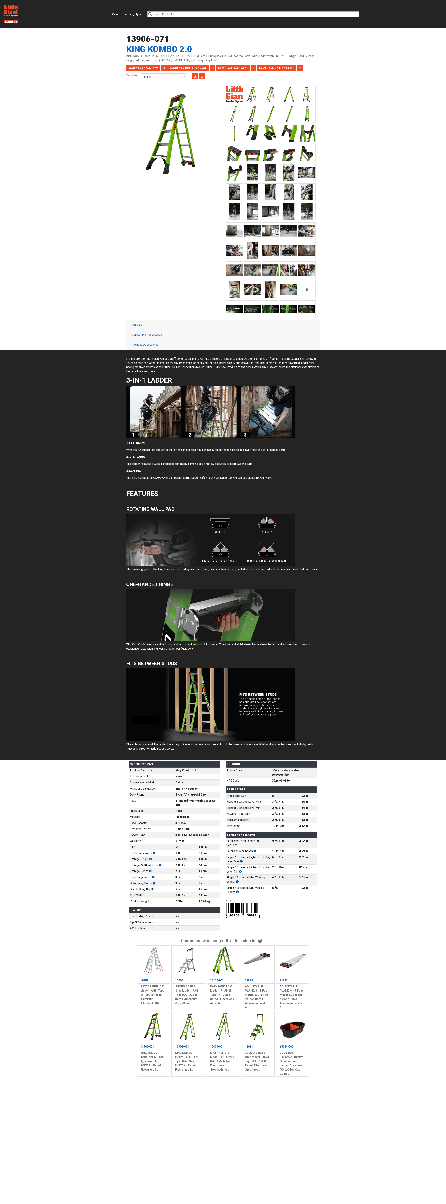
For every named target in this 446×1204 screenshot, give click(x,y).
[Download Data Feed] (195, 76)
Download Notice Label (276, 68)
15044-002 (286, 1046)
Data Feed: (133, 75)
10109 (144, 980)
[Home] (11, 14)
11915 (284, 980)
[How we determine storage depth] (150, 871)
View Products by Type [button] (127, 14)
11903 (179, 980)
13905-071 (147, 1046)
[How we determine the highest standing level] (241, 861)
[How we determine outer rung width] (154, 883)
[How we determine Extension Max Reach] (254, 851)
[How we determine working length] (237, 881)
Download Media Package (188, 68)
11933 (249, 1046)
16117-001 (217, 980)
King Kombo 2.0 (159, 49)
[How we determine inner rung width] (153, 877)
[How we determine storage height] (150, 859)
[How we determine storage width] (160, 865)
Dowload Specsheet (143, 68)
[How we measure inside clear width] (154, 853)
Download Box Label (233, 68)
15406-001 (217, 1046)
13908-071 (182, 1046)
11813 (249, 980)
